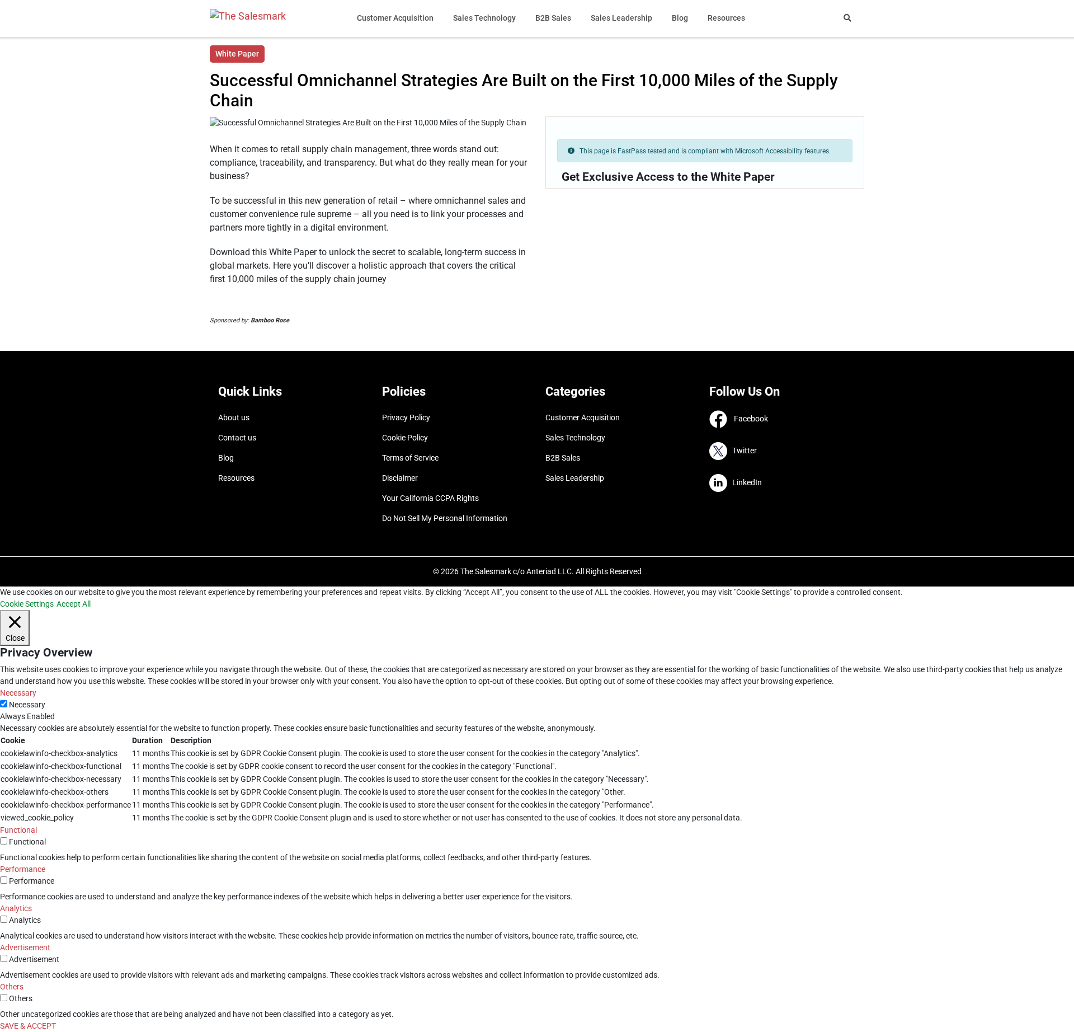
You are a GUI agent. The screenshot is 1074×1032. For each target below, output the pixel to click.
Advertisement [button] (25, 947)
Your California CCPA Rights (430, 498)
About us (233, 417)
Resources (726, 17)
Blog (680, 17)
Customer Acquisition (395, 17)
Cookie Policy (405, 437)
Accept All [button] (73, 603)
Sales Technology (484, 17)
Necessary (27, 704)
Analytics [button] (16, 908)
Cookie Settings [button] (27, 603)
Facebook (747, 418)
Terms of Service (410, 457)
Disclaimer (400, 477)
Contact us (237, 437)
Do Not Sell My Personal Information (444, 518)
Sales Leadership (621, 17)
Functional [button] (18, 829)
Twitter (742, 450)
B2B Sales (553, 17)
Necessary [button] (18, 692)
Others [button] (11, 986)
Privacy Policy (406, 417)
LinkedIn (744, 482)
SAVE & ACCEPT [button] (28, 1025)
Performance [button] (22, 869)
